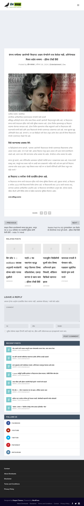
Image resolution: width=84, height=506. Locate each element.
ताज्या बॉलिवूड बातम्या (14, 197)
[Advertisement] (42, 25)
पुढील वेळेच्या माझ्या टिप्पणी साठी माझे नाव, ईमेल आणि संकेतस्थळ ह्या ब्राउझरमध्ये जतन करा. (37, 331)
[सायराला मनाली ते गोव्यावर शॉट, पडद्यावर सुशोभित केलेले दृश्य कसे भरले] (69, 249)
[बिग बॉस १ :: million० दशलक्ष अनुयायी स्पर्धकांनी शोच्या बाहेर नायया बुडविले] (14, 249)
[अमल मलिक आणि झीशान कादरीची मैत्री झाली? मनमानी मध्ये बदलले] (8, 383)
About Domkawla (10, 474)
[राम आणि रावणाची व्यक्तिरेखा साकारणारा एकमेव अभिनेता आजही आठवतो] (8, 358)
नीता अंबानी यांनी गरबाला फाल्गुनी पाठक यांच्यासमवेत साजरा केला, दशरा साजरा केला (33, 348)
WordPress (35, 500)
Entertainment (55, 64)
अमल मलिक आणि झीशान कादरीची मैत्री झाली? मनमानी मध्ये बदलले (29, 382)
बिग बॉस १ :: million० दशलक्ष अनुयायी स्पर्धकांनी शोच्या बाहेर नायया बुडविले (13, 267)
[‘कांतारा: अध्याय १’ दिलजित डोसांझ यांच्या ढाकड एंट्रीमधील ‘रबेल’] (8, 408)
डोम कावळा (31, 64)
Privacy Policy (9, 489)
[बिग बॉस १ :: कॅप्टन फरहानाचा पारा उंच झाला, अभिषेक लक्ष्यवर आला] (8, 391)
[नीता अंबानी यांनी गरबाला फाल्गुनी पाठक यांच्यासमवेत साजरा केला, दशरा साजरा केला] (8, 349)
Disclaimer (7, 479)
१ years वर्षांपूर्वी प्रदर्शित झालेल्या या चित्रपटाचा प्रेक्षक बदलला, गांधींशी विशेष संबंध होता (35, 373)
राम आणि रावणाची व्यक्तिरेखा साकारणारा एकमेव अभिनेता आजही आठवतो (30, 357)
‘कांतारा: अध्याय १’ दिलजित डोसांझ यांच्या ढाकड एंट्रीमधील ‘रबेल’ (29, 407)
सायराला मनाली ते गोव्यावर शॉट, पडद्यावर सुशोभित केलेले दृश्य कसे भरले (68, 267)
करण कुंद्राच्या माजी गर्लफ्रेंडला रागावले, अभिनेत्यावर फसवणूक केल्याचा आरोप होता (33, 365)
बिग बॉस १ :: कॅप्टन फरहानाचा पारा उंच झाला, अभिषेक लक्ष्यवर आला (29, 390)
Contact (7, 468)
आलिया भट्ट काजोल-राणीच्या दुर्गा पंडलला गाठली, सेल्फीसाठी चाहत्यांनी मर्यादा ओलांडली (34, 398)
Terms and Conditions (12, 484)
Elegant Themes (18, 500)
